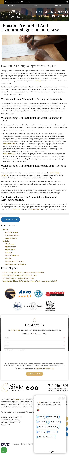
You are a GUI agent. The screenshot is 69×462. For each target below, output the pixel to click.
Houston (16, 399)
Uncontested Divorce (12, 235)
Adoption (8, 258)
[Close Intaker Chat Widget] (63, 398)
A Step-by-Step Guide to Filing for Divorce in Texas (20, 275)
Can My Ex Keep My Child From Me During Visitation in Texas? (23, 272)
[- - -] (2, 2)
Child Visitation (10, 247)
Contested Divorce (11, 232)
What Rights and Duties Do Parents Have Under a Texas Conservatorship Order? (30, 281)
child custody (54, 173)
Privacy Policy (49, 368)
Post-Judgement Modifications (15, 264)
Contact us (16, 209)
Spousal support (9, 144)
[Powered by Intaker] (53, 452)
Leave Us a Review (10, 219)
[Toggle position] (59, 398)
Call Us (12, 5)
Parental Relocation (12, 255)
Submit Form (34, 374)
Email (35, 5)
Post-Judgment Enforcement (14, 261)
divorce (38, 81)
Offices (58, 5)
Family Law (6, 241)
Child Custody (10, 244)
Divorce (5, 229)
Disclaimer (39, 368)
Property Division (11, 238)
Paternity (8, 253)
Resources (15, 444)
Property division (9, 154)
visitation (4, 175)
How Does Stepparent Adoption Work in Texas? (18, 278)
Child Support (10, 250)
